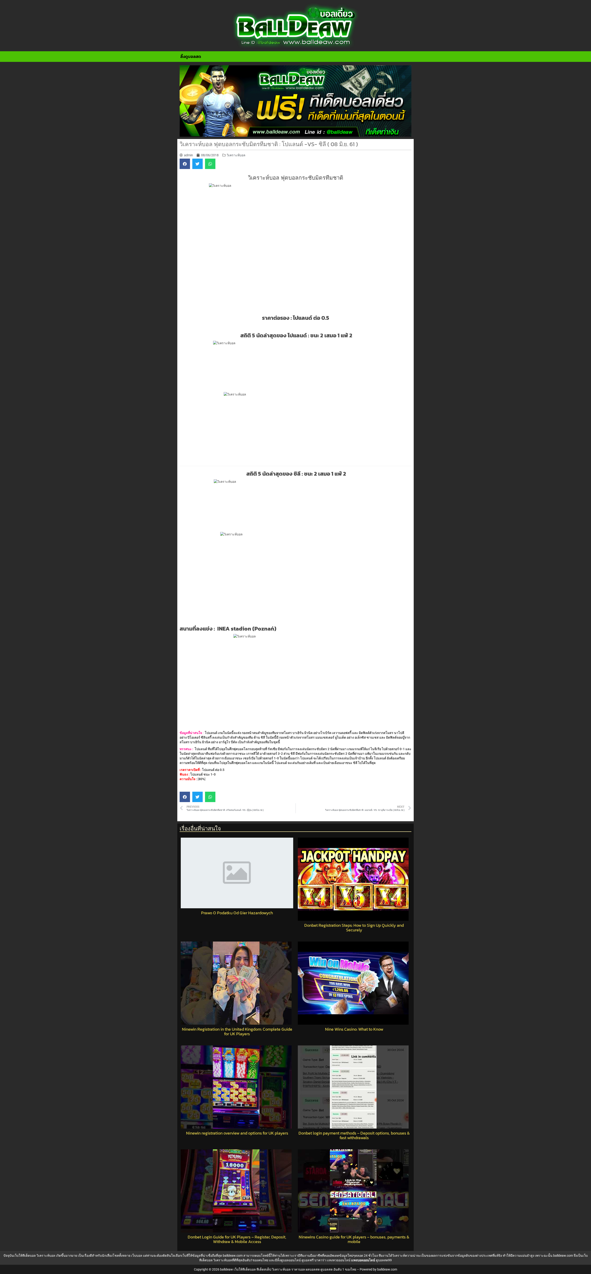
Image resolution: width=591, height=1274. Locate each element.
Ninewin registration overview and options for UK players (237, 1133)
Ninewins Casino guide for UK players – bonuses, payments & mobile (354, 1239)
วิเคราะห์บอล (236, 155)
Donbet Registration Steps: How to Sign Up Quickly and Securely (354, 927)
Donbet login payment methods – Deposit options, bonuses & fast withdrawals (354, 1135)
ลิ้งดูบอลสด (190, 56)
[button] (185, 164)
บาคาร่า (320, 1260)
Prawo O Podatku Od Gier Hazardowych (237, 913)
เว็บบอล (136, 1255)
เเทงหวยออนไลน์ (338, 1260)
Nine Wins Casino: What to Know (354, 1029)
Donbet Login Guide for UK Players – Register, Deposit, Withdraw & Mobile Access (237, 1239)
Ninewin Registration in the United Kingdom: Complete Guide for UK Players (237, 1031)
